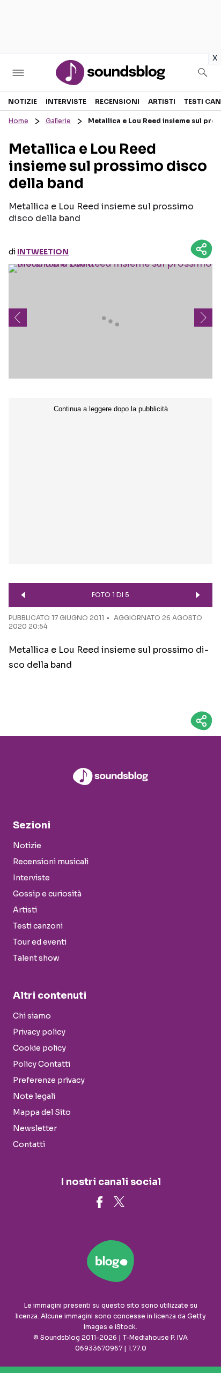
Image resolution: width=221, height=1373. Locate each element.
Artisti (161, 101)
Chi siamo (32, 1016)
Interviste (66, 101)
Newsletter (35, 1128)
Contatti (29, 1144)
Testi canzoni (38, 926)
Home (18, 121)
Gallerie (58, 121)
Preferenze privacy (49, 1080)
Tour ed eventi (40, 942)
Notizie (22, 101)
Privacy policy (39, 1032)
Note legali (34, 1096)
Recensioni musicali (51, 861)
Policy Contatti (41, 1064)
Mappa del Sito (42, 1112)
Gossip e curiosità (47, 894)
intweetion (43, 252)
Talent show (36, 958)
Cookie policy (39, 1048)
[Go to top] (199, 1338)
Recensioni (117, 101)
